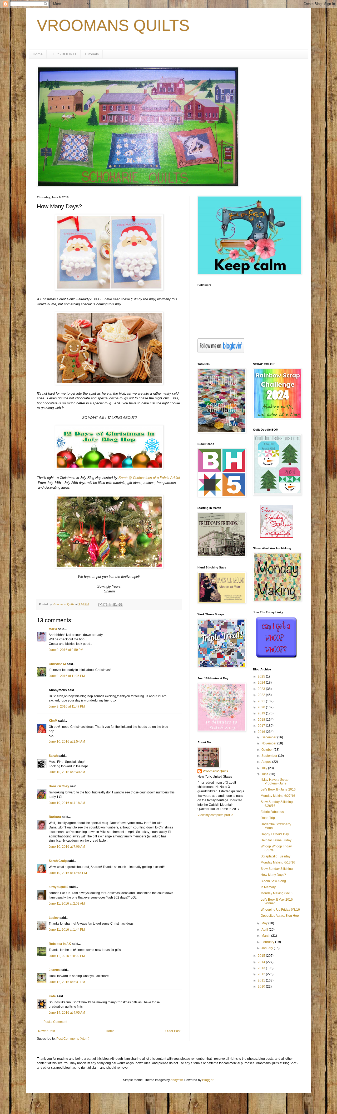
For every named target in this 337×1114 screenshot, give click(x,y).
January (267, 948)
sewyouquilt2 (58, 887)
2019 (262, 713)
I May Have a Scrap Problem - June (275, 781)
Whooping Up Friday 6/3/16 (280, 909)
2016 (262, 732)
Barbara (55, 817)
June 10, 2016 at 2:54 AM (67, 741)
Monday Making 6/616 (277, 893)
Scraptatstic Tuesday (275, 856)
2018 (262, 720)
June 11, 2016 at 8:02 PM (67, 956)
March (266, 936)
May (264, 923)
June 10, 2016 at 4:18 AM (67, 803)
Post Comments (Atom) (72, 1039)
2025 (262, 676)
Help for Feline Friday (276, 840)
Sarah (53, 756)
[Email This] (100, 604)
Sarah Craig (58, 861)
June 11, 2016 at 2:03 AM (67, 903)
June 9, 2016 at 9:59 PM (66, 650)
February (268, 942)
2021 (262, 701)
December (269, 737)
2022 (262, 695)
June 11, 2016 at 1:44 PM (67, 929)
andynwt (177, 1080)
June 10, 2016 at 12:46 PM (68, 873)
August (266, 762)
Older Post (172, 1031)
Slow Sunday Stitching (277, 869)
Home (38, 54)
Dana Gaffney (59, 786)
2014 (262, 962)
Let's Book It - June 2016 (278, 789)
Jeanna (54, 970)
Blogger (207, 1080)
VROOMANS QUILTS (113, 25)
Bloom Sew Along (273, 881)
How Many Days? (273, 875)
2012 (262, 974)
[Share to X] (110, 604)
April (265, 929)
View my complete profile (215, 815)
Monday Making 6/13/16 (278, 862)
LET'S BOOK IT (64, 54)
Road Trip (268, 818)
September (269, 756)
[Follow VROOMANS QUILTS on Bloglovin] (220, 352)
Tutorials (92, 54)
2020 (262, 707)
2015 (262, 956)
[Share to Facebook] (115, 604)
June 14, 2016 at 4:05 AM (67, 1012)
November (269, 743)
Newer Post (46, 1031)
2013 (262, 968)
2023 (262, 689)
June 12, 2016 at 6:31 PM (67, 982)
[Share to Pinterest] (120, 604)
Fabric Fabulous (272, 812)
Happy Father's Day (275, 834)
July (264, 768)
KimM (53, 721)
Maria (53, 629)
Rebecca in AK (60, 944)
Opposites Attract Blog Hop (280, 915)
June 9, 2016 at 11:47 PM (67, 706)
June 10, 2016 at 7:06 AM (67, 846)
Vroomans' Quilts (215, 771)
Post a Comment (55, 1022)
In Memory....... (271, 887)
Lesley (54, 918)
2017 (262, 726)
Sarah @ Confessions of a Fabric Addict (149, 478)
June (265, 774)
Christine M (57, 664)
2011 (262, 980)
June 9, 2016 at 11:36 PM (67, 676)
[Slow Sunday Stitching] (276, 536)
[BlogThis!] (105, 604)
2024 (262, 682)
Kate (52, 996)
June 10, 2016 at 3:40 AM (67, 772)
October (267, 750)
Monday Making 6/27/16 (278, 796)
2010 (262, 986)
